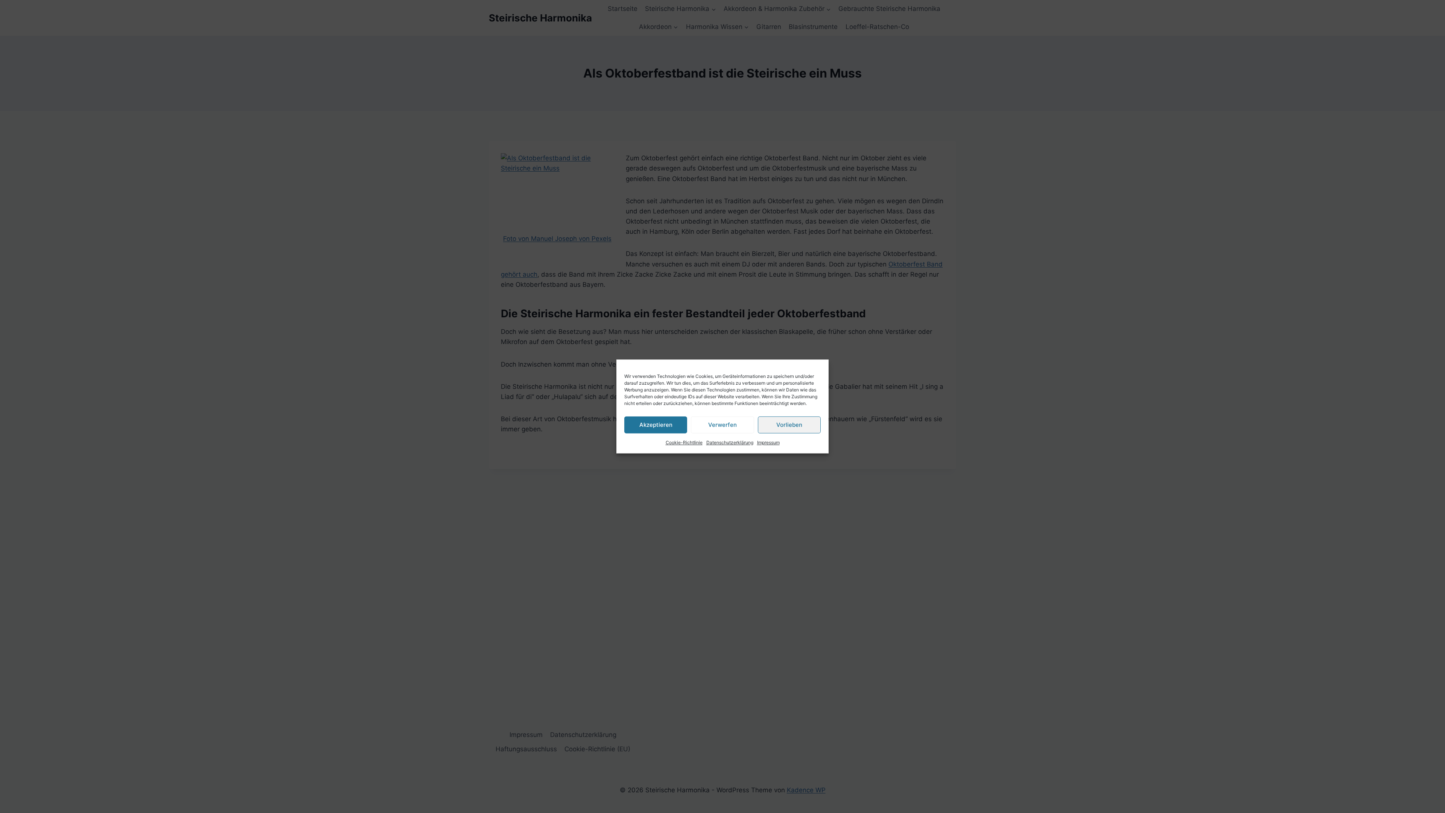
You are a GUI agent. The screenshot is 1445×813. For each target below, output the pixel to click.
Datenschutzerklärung (729, 442)
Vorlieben (789, 424)
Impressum (768, 442)
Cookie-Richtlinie (684, 442)
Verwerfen (722, 424)
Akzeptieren (655, 424)
